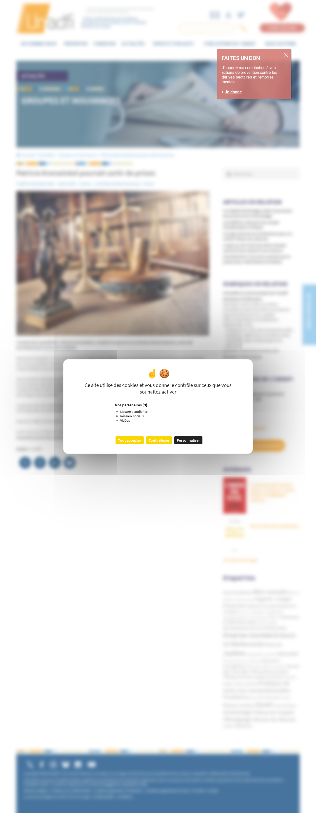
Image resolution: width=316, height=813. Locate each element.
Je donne (233, 92)
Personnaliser (188, 440)
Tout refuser (159, 440)
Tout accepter (129, 440)
